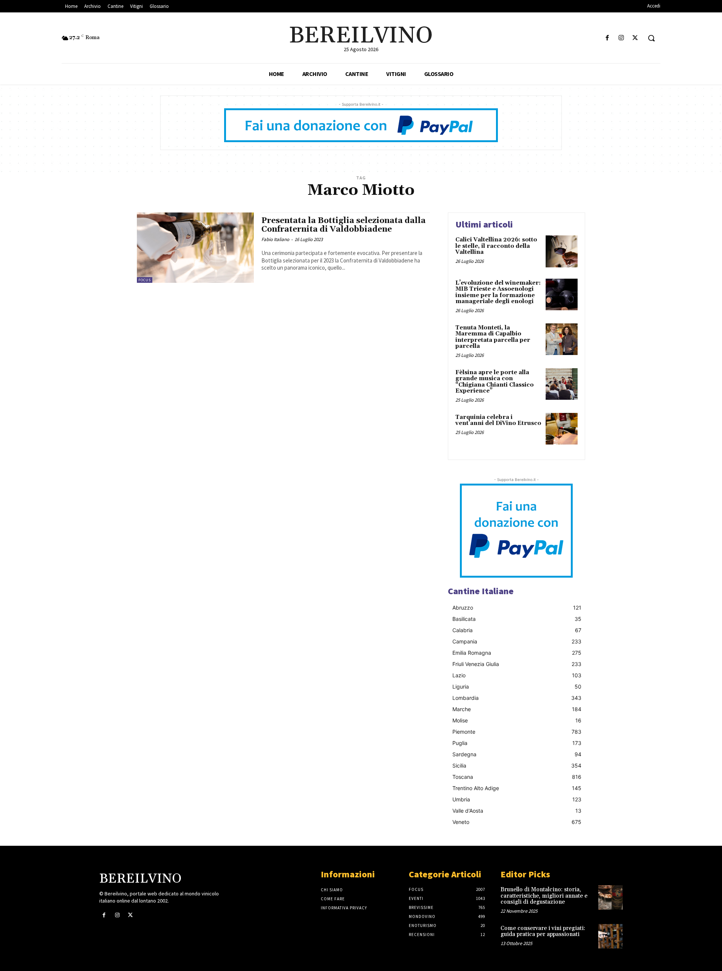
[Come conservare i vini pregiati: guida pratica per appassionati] (610, 936)
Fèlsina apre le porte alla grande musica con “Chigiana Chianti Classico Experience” (494, 382)
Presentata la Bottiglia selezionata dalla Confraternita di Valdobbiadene (343, 225)
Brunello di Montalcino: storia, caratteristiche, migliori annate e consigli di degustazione (544, 896)
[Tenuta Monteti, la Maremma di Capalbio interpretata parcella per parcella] (562, 339)
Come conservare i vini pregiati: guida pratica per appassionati (543, 931)
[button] (651, 38)
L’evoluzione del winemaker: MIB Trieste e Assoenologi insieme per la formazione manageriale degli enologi (498, 292)
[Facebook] (607, 38)
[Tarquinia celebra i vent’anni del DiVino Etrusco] (562, 429)
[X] (635, 38)
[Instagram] (621, 38)
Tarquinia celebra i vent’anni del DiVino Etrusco (498, 420)
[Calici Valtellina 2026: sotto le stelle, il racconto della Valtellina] (562, 251)
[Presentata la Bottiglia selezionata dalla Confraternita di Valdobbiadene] (195, 247)
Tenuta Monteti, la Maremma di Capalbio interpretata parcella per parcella (492, 337)
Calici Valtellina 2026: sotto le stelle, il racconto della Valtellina (496, 246)
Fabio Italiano (275, 239)
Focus (144, 280)
